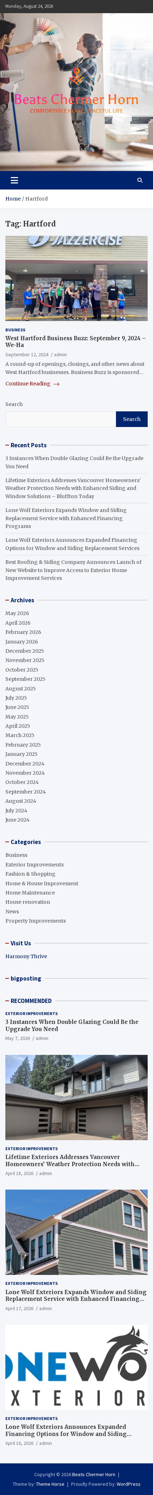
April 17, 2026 (19, 1308)
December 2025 (24, 651)
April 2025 (17, 726)
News (12, 911)
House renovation (27, 902)
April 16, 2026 (19, 1443)
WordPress (129, 1484)
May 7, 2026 (17, 1038)
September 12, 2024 (26, 354)
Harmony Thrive (26, 956)
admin (60, 354)
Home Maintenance (30, 893)
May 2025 (17, 717)
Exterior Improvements (34, 864)
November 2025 (24, 660)
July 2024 (16, 810)
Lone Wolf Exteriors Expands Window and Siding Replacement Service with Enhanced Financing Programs (66, 518)
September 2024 (25, 792)
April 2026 (18, 623)
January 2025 (21, 754)
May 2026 (17, 613)
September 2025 (25, 679)
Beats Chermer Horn (93, 1474)
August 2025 (20, 688)
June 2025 (17, 707)
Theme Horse (50, 1484)
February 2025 (23, 745)
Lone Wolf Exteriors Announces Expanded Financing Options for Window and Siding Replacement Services (66, 1434)
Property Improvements (35, 921)
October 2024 (22, 782)
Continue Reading (28, 383)
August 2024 (20, 801)
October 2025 (21, 670)
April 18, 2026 (19, 1173)
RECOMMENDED (31, 1001)
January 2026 (21, 642)
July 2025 (16, 698)
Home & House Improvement (41, 883)
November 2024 (25, 773)
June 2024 (17, 820)
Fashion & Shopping (30, 874)
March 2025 (20, 735)
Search (14, 404)
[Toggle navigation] (14, 180)
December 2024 (24, 763)
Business (15, 329)
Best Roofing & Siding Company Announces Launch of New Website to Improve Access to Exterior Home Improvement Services (73, 570)
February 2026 (23, 632)
